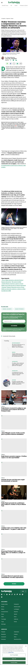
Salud (2, 616)
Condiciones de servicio (16, 329)
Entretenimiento (16, 343)
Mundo (13, 352)
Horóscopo (3, 639)
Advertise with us (17, 639)
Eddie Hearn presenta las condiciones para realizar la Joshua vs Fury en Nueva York (13, 504)
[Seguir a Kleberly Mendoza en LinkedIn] (16, 60)
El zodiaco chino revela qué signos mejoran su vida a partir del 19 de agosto (18, 364)
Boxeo (12, 18)
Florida (15, 621)
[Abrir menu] (1, 2)
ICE (11, 5)
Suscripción (3, 636)
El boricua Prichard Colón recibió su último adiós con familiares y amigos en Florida (13, 552)
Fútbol (16, 5)
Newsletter (3, 634)
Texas (2, 621)
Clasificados (16, 631)
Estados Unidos (4, 604)
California (16, 619)
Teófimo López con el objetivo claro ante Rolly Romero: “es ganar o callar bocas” (13, 528)
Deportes (8, 18)
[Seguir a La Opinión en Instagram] (7, 594)
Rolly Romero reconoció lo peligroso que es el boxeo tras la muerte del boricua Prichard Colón (13, 409)
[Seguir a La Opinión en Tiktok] (12, 594)
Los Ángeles (16, 609)
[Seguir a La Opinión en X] (4, 594)
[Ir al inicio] (6, 591)
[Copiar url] (20, 63)
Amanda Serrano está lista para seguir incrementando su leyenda (13, 480)
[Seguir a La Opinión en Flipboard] (17, 594)
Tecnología (3, 619)
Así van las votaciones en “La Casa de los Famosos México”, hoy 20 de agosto (18, 346)
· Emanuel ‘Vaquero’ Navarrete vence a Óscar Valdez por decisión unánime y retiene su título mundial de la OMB (13, 289)
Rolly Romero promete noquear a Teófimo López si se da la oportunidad (14, 456)
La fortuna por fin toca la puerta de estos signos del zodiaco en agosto (17, 373)
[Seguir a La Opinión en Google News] (14, 594)
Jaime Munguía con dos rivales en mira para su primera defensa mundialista (13, 433)
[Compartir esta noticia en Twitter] (14, 63)
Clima (15, 636)
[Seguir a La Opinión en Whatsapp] (20, 594)
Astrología (15, 361)
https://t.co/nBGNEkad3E (18, 127)
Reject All (14, 658)
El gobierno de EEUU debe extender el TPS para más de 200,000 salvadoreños (18, 383)
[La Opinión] (14, 2)
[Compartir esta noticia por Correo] (17, 63)
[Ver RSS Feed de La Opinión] (1, 597)
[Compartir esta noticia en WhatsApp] (7, 63)
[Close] (25, 646)
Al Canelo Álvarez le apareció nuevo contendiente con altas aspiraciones (12, 576)
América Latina (17, 606)
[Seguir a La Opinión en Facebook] (1, 594)
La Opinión (3, 18)
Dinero (2, 614)
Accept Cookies (14, 662)
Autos (15, 616)
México (2, 609)
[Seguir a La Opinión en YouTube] (9, 594)
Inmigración (16, 604)
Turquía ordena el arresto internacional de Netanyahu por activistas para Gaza (18, 355)
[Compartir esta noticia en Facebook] (10, 63)
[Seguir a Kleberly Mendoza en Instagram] (13, 60)
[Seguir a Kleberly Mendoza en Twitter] (10, 60)
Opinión (14, 380)
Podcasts (3, 631)
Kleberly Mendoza (11, 57)
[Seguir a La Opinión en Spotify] (22, 594)
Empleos (16, 634)
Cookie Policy (11, 652)
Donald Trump (5, 5)
